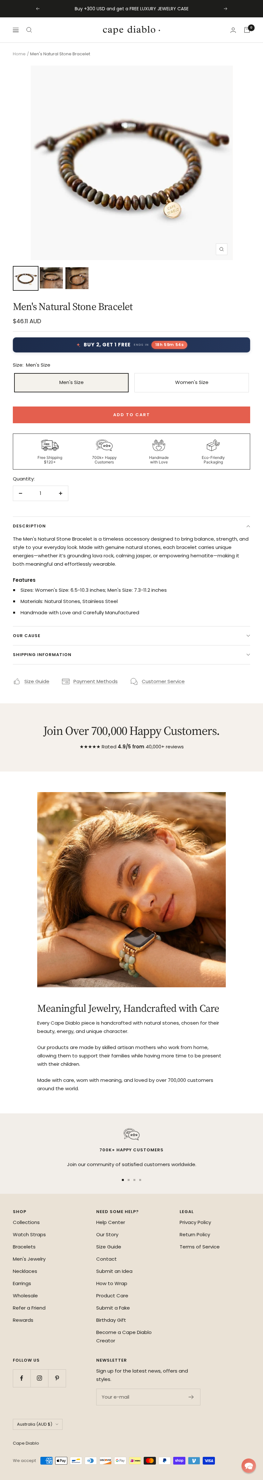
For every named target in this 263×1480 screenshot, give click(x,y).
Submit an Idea (114, 1271)
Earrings (22, 1283)
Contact (106, 1259)
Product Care (112, 1295)
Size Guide (36, 681)
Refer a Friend (29, 1307)
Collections (26, 1222)
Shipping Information (42, 655)
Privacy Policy (195, 1222)
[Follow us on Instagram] (39, 1378)
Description (29, 526)
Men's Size (71, 382)
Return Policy (195, 1234)
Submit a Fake (113, 1307)
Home (19, 54)
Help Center (110, 1222)
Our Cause (26, 636)
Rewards (23, 1320)
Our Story (107, 1234)
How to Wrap (111, 1283)
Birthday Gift (111, 1320)
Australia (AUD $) (34, 1424)
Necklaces (25, 1271)
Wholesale (25, 1295)
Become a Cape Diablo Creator (124, 1336)
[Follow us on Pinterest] (57, 1378)
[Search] (29, 30)
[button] (249, 1465)
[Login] (233, 30)
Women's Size (191, 382)
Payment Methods (95, 681)
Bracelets (24, 1246)
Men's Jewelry (29, 1259)
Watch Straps (29, 1234)
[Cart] (247, 30)
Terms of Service (200, 1246)
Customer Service (163, 681)
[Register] (191, 1397)
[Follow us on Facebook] (21, 1378)
